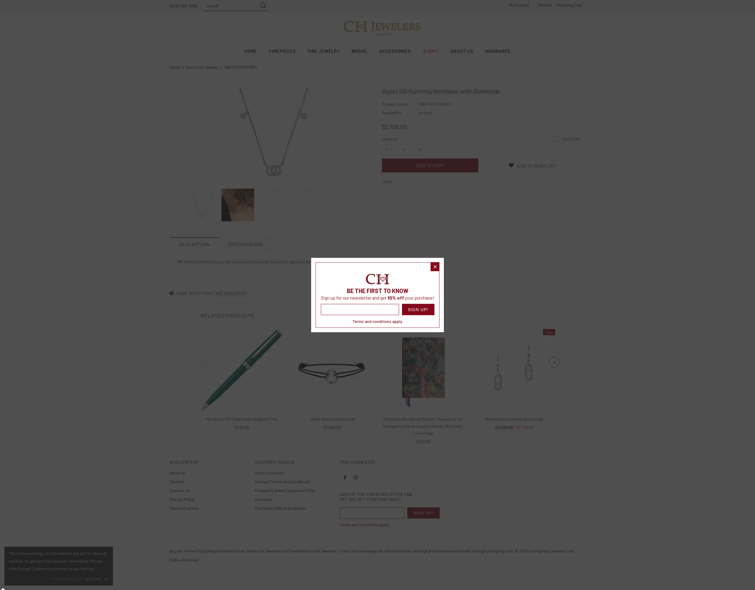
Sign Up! (418, 309)
